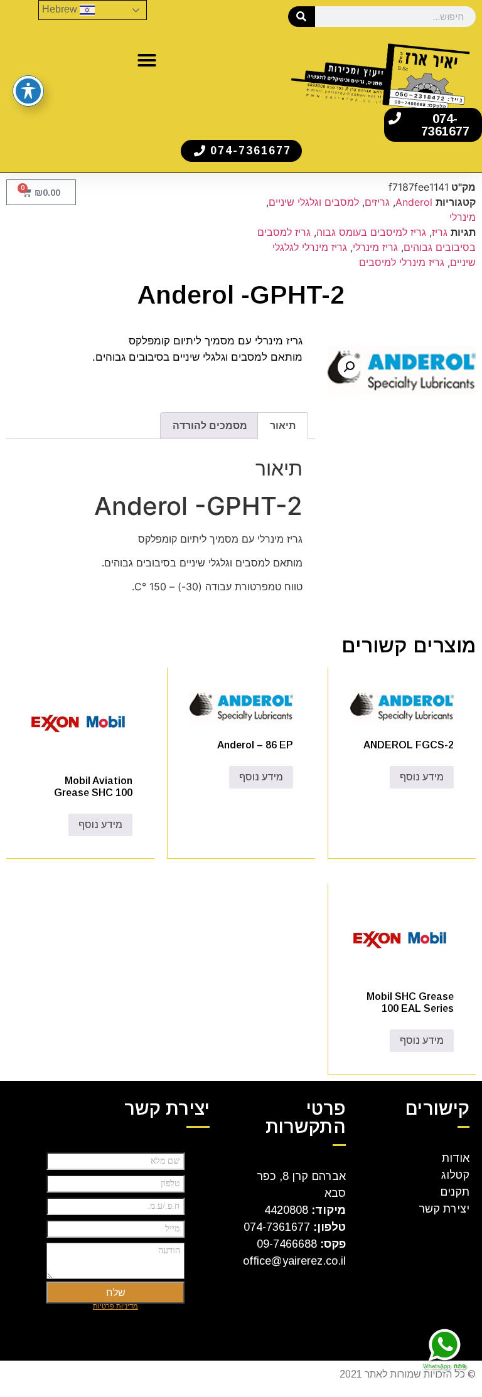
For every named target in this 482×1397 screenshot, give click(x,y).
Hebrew (61, 9)
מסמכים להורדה (210, 425)
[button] (147, 60)
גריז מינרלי (375, 247)
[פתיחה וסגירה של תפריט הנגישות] (28, 91)
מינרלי (462, 217)
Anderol (413, 202)
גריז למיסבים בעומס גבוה (371, 232)
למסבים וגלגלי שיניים (314, 202)
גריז (439, 232)
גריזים (377, 202)
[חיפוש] (301, 16)
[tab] (282, 426)
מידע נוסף (422, 777)
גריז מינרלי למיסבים (401, 262)
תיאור (283, 425)
